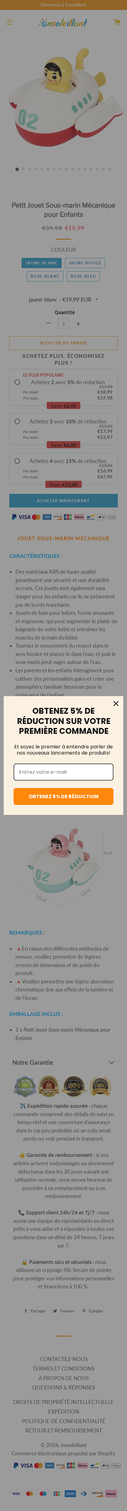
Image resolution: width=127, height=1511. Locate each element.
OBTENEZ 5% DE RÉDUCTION (64, 796)
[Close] (116, 703)
